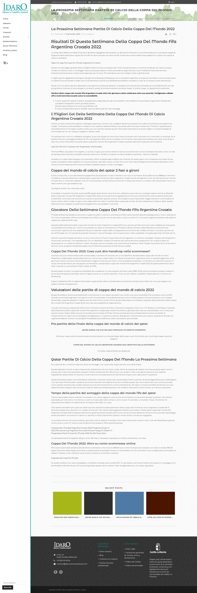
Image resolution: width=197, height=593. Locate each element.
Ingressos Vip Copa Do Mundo (64, 458)
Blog (101, 555)
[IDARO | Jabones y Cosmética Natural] (15, 8)
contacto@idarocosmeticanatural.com (106, 2)
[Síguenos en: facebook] (55, 572)
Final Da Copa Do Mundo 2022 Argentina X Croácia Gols (161, 517)
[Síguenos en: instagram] (61, 572)
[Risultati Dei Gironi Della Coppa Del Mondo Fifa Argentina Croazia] (67, 503)
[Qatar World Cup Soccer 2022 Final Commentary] (98, 503)
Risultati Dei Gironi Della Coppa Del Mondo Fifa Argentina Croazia (68, 517)
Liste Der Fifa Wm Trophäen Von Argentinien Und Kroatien (76, 147)
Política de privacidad (134, 566)
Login (172, 2)
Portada (108, 18)
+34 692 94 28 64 (63, 560)
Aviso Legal (130, 549)
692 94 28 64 (82, 2)
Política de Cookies (133, 562)
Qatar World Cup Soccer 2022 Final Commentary (99, 517)
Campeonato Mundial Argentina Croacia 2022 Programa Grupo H (80, 428)
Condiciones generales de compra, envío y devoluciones (134, 555)
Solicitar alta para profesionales (105, 564)
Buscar (7, 587)
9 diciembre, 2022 (73, 34)
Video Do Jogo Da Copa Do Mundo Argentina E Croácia (75, 63)
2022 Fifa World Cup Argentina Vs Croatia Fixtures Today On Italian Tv (81, 430)
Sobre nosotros (105, 551)
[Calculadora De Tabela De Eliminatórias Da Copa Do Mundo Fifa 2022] (129, 503)
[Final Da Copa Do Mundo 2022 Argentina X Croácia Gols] (160, 503)
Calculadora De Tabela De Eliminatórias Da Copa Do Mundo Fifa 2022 (130, 517)
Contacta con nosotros (108, 559)
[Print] (166, 34)
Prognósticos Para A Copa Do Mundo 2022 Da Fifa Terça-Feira (78, 433)
